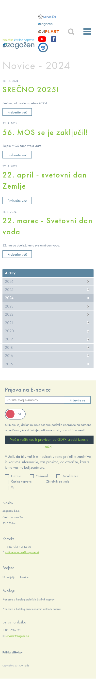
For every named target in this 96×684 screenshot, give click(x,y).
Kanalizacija (70, 476)
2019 (9, 339)
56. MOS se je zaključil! (45, 132)
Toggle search (71, 31)
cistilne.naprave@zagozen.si (22, 552)
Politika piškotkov (12, 652)
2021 (9, 322)
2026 (9, 281)
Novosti (16, 476)
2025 (9, 289)
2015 (9, 364)
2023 (9, 306)
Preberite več (17, 112)
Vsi (13, 487)
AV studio (24, 665)
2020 (9, 330)
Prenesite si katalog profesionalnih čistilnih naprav (31, 609)
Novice (24, 577)
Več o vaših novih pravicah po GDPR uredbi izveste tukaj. (49, 440)
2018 (9, 347)
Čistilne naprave (21, 481)
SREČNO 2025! (30, 90)
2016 (9, 355)
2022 (9, 314)
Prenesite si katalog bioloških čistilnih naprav (28, 599)
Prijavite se (77, 400)
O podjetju (8, 577)
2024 (9, 297)
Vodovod (42, 476)
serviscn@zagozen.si (17, 636)
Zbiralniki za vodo (57, 481)
